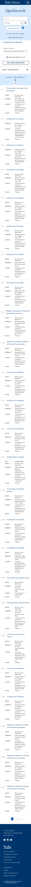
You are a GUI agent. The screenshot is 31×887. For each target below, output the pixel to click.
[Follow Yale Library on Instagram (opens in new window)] (8, 840)
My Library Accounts (11, 854)
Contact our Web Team (12, 862)
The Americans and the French (18, 578)
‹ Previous (15, 77)
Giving (6, 870)
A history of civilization (15, 198)
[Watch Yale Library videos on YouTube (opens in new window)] (11, 840)
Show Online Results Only (16, 63)
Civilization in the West (15, 170)
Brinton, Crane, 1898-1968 (15, 51)
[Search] (25, 23)
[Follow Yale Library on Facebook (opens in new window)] (4, 840)
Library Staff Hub (10, 875)
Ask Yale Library (9, 851)
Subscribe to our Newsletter (9, 858)
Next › (24, 77)
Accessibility (8, 867)
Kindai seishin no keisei (15, 457)
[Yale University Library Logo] (15, 2)
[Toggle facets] (27, 69)
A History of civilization (15, 119)
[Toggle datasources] (22, 38)
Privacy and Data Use (11, 873)
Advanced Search (14, 28)
